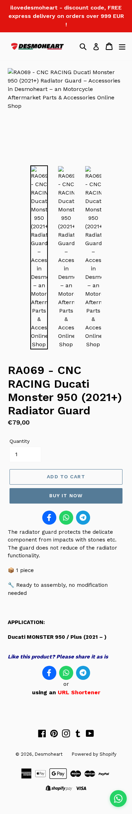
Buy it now (66, 495)
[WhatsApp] (66, 518)
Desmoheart (48, 754)
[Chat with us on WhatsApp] (118, 798)
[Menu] (122, 46)
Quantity (20, 441)
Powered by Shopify (94, 754)
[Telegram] (83, 518)
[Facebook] (49, 518)
